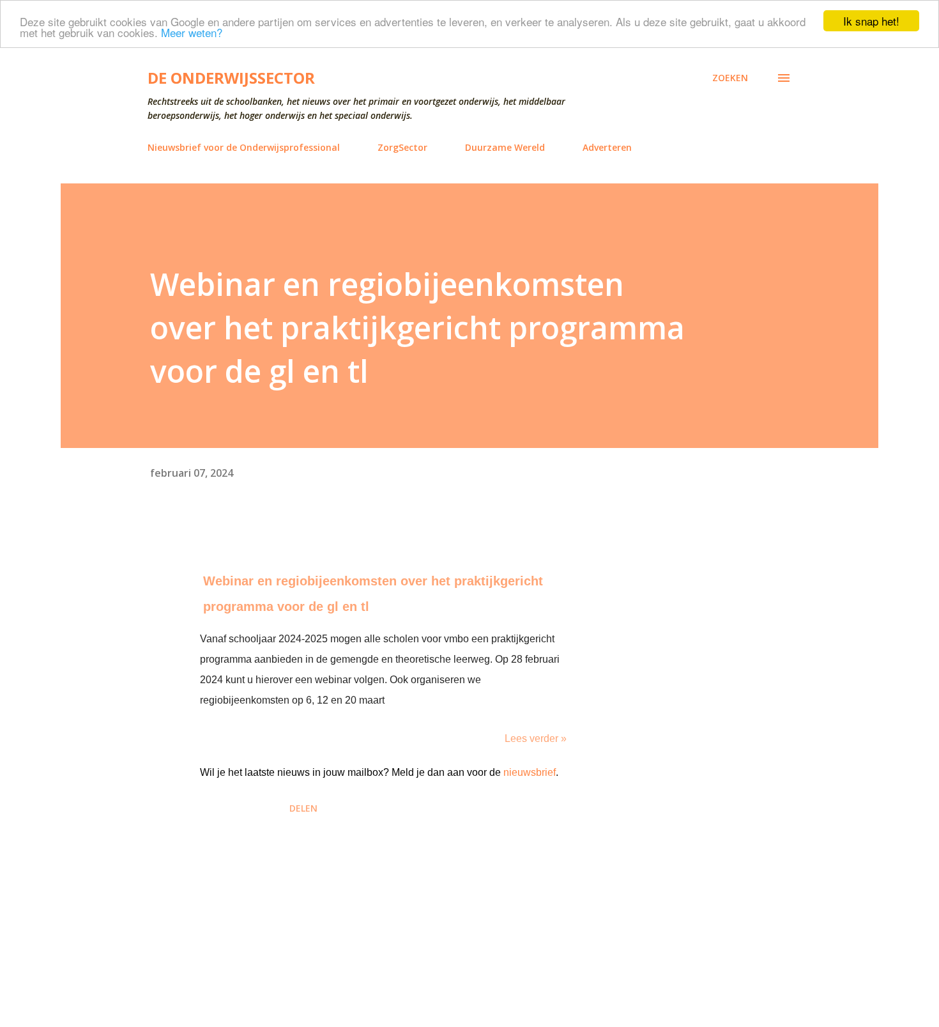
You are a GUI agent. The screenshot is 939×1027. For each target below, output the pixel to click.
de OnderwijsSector (231, 77)
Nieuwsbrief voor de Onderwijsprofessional (244, 147)
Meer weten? (191, 32)
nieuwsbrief (529, 772)
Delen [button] (303, 808)
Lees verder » (536, 738)
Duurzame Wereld (505, 147)
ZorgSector (402, 147)
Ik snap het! (871, 21)
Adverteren (607, 147)
